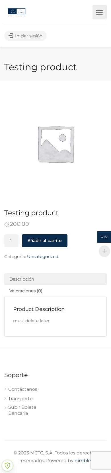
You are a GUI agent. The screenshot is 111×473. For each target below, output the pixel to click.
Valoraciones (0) (25, 290)
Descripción (21, 279)
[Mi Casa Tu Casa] (16, 12)
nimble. (83, 460)
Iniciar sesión (28, 36)
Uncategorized (42, 256)
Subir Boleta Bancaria (22, 410)
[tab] (55, 279)
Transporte (20, 398)
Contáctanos (22, 389)
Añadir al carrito (45, 240)
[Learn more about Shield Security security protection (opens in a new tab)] (7, 465)
